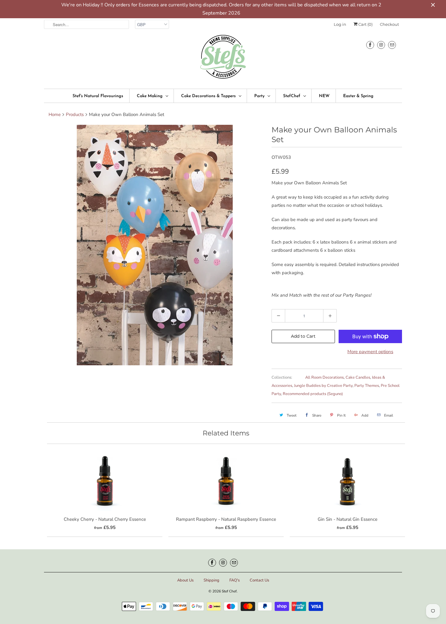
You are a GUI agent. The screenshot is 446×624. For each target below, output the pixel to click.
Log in (340, 24)
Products (75, 114)
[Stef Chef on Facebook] (370, 45)
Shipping (211, 580)
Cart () (365, 24)
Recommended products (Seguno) (313, 394)
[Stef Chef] (223, 59)
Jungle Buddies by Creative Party (323, 385)
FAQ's (234, 580)
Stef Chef (229, 591)
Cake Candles (358, 377)
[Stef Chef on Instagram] (381, 45)
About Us (185, 580)
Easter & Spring (358, 96)
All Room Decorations (324, 377)
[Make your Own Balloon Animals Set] (154, 245)
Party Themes (366, 385)
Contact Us (259, 580)
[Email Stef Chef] (392, 45)
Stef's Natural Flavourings (98, 96)
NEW (324, 96)
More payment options (370, 352)
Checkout (389, 24)
